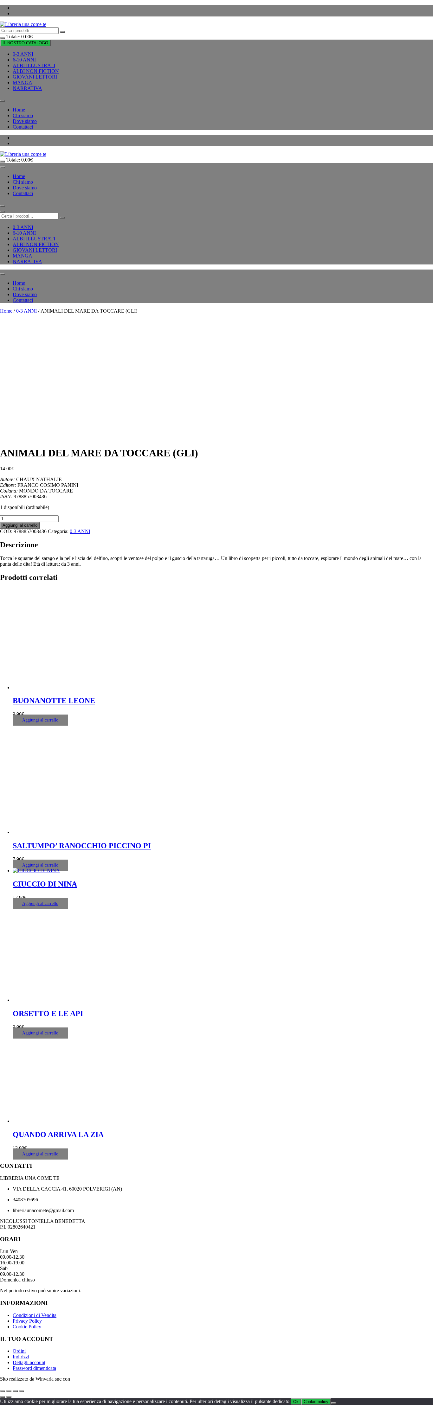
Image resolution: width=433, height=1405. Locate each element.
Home (19, 109)
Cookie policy (316, 1401)
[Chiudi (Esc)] (21, 1391)
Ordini (19, 1351)
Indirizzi (21, 1356)
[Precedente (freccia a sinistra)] (2, 1397)
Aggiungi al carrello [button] (40, 720)
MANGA (22, 82)
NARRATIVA (27, 88)
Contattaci (23, 127)
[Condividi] (15, 1391)
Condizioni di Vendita (34, 1315)
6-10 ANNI (24, 59)
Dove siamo (25, 121)
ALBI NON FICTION (36, 71)
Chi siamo (23, 115)
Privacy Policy (27, 1321)
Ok (296, 1401)
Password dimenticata (34, 1368)
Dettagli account (29, 1362)
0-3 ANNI (23, 54)
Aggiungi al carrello (20, 525)
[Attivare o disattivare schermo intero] (8, 1391)
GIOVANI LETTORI (35, 76)
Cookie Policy (27, 1326)
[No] (333, 1403)
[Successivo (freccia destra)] (8, 1397)
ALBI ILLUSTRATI (34, 65)
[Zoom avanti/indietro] (2, 1391)
